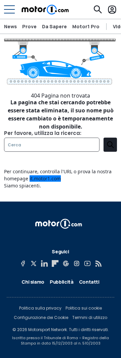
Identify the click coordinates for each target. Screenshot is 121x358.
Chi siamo (33, 282)
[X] (33, 263)
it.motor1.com (45, 178)
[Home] (45, 9)
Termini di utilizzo (89, 317)
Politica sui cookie (84, 308)
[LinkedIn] (44, 263)
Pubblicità (62, 282)
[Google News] (66, 263)
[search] (110, 145)
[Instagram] (76, 263)
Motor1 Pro (85, 26)
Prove (29, 26)
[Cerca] (98, 9)
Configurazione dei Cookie (41, 317)
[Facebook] (22, 263)
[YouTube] (87, 263)
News (10, 26)
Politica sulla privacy (40, 308)
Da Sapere (54, 26)
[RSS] (98, 263)
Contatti (89, 282)
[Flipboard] (55, 263)
